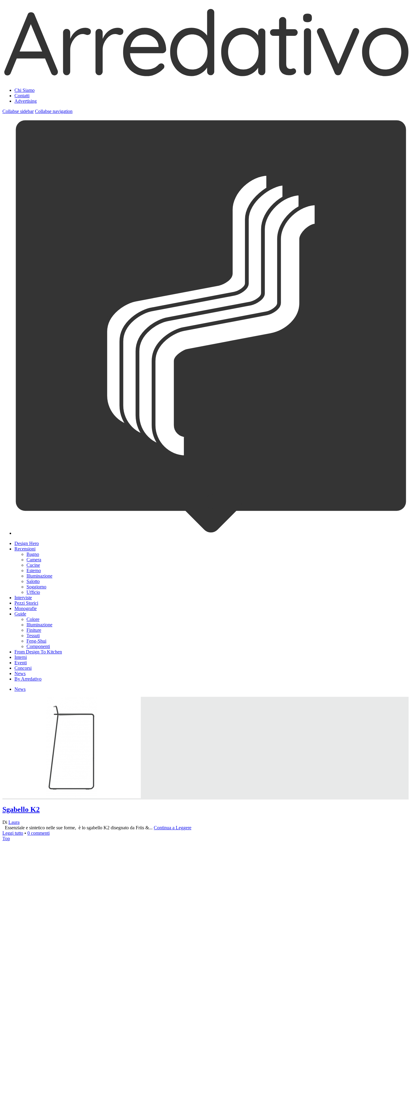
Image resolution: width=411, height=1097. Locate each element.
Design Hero (26, 543)
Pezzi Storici (26, 603)
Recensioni (25, 548)
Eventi (20, 662)
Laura (14, 822)
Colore (32, 619)
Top (6, 838)
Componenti (38, 646)
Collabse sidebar (18, 111)
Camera (33, 559)
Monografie (25, 608)
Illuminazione (39, 575)
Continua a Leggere (172, 827)
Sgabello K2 (21, 809)
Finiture (33, 630)
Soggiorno (36, 586)
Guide (20, 613)
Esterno (33, 570)
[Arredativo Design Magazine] (205, 75)
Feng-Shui (36, 641)
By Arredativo (28, 678)
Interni (20, 657)
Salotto (33, 581)
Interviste (23, 597)
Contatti (21, 95)
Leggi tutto (12, 833)
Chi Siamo (24, 90)
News (20, 673)
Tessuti (33, 635)
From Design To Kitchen (38, 651)
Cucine (33, 565)
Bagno (32, 554)
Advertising (25, 101)
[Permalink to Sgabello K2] (71, 945)
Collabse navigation (54, 111)
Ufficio (33, 592)
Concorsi (23, 668)
